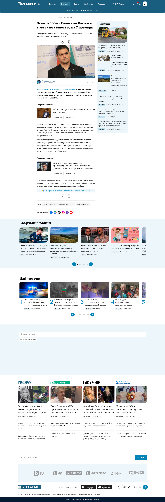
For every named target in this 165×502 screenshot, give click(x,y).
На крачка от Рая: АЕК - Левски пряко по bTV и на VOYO (66, 424)
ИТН (73, 204)
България (65, 4)
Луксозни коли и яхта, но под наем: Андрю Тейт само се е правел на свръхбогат (93, 248)
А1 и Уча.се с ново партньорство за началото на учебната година (125, 246)
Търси (141, 457)
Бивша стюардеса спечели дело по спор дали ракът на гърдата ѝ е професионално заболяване (33, 248)
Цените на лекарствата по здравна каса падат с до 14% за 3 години (130, 424)
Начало (62, 17)
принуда (52, 204)
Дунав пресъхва (72, 10)
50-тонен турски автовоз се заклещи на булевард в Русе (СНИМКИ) (111, 46)
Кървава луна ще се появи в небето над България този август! (97, 424)
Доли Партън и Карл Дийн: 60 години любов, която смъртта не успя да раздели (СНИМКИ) (97, 436)
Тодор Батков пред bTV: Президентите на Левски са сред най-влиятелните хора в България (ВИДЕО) (65, 409)
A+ (93, 82)
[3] (137, 4)
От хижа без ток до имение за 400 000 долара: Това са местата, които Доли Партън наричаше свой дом (32, 409)
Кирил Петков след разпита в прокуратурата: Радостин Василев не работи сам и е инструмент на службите (73, 166)
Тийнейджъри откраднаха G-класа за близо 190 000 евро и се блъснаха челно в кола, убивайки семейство (35, 302)
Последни (53, 4)
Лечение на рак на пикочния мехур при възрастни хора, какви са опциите (131, 434)
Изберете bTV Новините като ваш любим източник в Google (68, 191)
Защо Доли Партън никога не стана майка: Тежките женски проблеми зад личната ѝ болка (98, 409)
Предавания (103, 4)
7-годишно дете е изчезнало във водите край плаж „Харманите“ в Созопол (110, 98)
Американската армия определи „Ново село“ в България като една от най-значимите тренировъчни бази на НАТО (66, 302)
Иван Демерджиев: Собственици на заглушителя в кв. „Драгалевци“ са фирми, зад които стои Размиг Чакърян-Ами (125, 302)
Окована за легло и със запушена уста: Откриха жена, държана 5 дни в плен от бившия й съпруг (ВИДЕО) (95, 302)
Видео (96, 10)
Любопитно (88, 4)
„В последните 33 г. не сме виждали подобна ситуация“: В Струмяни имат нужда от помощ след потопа (112, 123)
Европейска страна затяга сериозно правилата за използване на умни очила (32, 426)
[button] (74, 264)
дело (45, 204)
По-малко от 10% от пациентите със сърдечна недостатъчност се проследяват (129, 409)
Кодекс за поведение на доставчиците (64, 494)
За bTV (20, 494)
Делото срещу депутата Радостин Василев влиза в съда (74, 111)
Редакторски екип (48, 81)
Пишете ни (97, 494)
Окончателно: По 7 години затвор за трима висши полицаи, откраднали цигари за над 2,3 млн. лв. (119, 61)
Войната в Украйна (86, 10)
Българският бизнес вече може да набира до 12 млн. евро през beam (31, 437)
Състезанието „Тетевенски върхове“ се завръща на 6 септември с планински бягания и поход (119, 81)
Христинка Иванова (82, 204)
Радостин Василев (63, 204)
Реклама (27, 494)
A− (88, 82)
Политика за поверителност (41, 494)
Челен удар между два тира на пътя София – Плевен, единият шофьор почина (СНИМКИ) (112, 111)
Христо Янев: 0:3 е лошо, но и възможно (63, 434)
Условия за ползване (85, 494)
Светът (76, 4)
